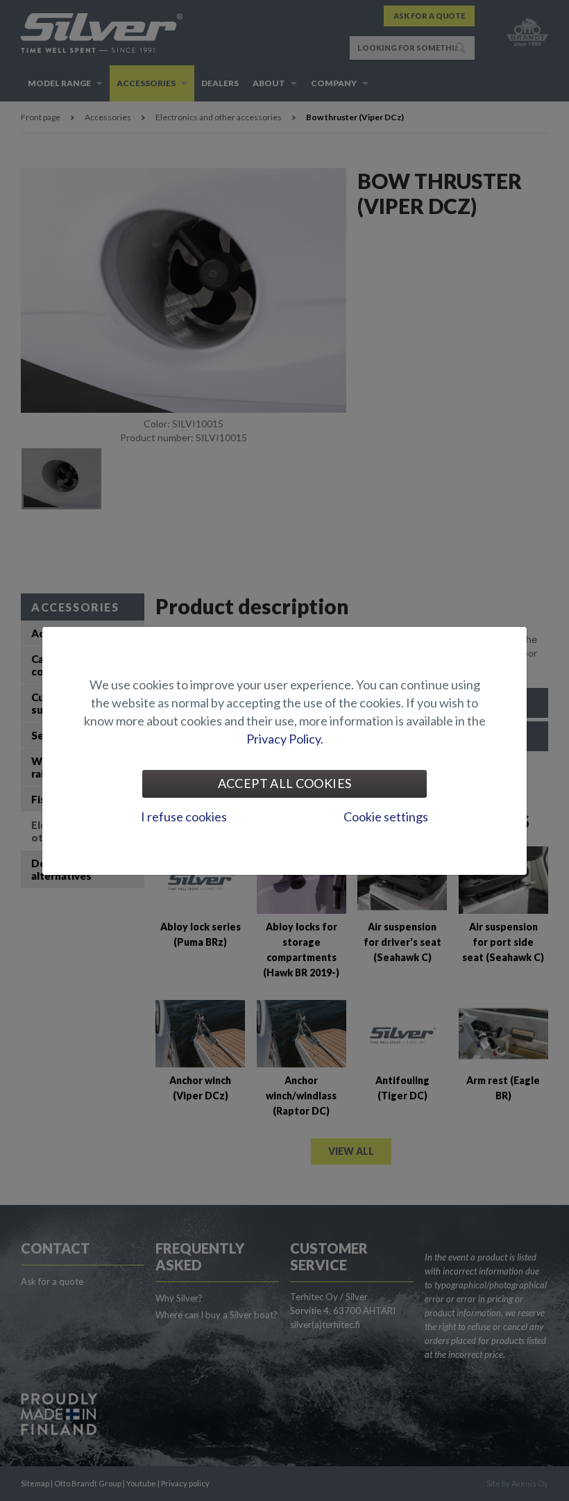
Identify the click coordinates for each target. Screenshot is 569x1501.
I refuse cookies (184, 816)
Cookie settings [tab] (385, 816)
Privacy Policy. (284, 738)
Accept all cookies (284, 783)
